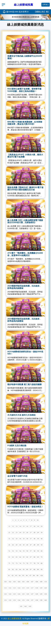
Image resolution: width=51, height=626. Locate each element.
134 (19, 600)
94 (20, 575)
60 (41, 551)
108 (36, 582)
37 (31, 539)
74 (20, 563)
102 (10, 582)
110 (45, 582)
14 (20, 526)
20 (41, 526)
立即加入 (45, 4)
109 (41, 582)
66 (27, 557)
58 (34, 551)
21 (9, 532)
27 (31, 532)
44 (20, 545)
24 (20, 532)
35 (24, 539)
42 (13, 545)
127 (32, 594)
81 (9, 569)
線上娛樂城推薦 (15, 618)
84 (20, 569)
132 (10, 600)
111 (5, 588)
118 (36, 588)
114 (19, 588)
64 (20, 557)
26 (27, 532)
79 (38, 563)
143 (30, 606)
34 (20, 539)
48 (34, 545)
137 (32, 600)
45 (24, 545)
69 (38, 557)
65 (24, 557)
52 (13, 551)
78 (34, 563)
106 (27, 582)
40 (41, 539)
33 (16, 539)
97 (30, 575)
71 (9, 563)
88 (34, 569)
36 (27, 539)
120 (45, 588)
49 (38, 545)
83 (16, 569)
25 (24, 532)
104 (19, 582)
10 (37, 520)
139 (41, 600)
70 (41, 557)
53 (16, 551)
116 (27, 588)
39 (38, 539)
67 (31, 557)
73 (16, 563)
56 (27, 551)
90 (41, 569)
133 (14, 600)
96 (27, 575)
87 (31, 569)
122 (10, 594)
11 (9, 526)
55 (24, 551)
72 (13, 563)
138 (36, 600)
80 (41, 563)
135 (23, 600)
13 (16, 526)
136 (27, 600)
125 (23, 594)
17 (31, 526)
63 (16, 557)
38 (34, 539)
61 (9, 557)
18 (34, 526)
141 (21, 606)
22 (13, 532)
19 (38, 526)
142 (25, 606)
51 (9, 551)
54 (20, 551)
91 (9, 575)
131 (5, 600)
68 (34, 557)
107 (32, 582)
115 (23, 588)
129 (41, 594)
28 (34, 532)
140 (45, 600)
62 (13, 557)
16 (27, 526)
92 (12, 575)
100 (41, 575)
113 (14, 588)
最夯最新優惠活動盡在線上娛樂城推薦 (25, 17)
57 (31, 551)
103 (14, 582)
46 (27, 545)
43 (16, 545)
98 (34, 575)
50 (41, 545)
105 (23, 582)
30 (41, 532)
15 (24, 526)
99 (37, 575)
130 (45, 594)
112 (10, 588)
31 (9, 539)
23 (16, 532)
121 (5, 594)
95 (23, 575)
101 (5, 582)
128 (36, 594)
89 (38, 569)
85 (24, 569)
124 (19, 594)
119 (41, 588)
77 (31, 563)
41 (9, 545)
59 (38, 551)
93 (16, 575)
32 (13, 539)
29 (38, 532)
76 (27, 563)
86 (27, 569)
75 (24, 563)
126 (27, 594)
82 (13, 569)
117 (32, 588)
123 (14, 594)
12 (13, 526)
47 (31, 545)
